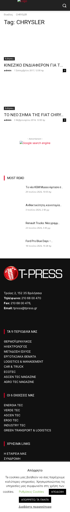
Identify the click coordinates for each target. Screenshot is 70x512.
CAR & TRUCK (14, 366)
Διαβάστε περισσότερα (35, 507)
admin (7, 70)
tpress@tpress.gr (25, 308)
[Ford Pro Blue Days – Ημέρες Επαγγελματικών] (13, 245)
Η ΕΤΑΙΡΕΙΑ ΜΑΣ (15, 453)
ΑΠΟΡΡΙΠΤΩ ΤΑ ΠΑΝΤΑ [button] (35, 499)
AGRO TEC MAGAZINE (19, 382)
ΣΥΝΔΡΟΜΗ (12, 458)
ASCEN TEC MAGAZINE (20, 377)
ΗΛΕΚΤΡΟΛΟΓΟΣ (15, 346)
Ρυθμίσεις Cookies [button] (31, 491)
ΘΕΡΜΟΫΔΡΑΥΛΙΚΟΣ (18, 341)
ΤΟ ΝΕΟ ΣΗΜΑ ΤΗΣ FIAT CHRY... (34, 115)
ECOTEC (10, 372)
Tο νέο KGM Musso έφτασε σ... (44, 187)
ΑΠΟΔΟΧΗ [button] (57, 491)
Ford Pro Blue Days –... (39, 241)
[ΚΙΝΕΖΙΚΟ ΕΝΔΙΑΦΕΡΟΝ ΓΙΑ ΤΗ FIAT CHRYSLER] (35, 45)
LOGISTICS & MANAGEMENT (23, 361)
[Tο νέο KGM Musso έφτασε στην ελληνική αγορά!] (13, 191)
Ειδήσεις (9, 58)
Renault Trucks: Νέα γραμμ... (43, 223)
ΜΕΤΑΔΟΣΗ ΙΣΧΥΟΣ (17, 351)
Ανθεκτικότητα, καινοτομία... (44, 205)
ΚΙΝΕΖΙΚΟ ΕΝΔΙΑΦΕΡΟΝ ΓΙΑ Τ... (33, 65)
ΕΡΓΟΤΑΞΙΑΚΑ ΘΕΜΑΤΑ (20, 356)
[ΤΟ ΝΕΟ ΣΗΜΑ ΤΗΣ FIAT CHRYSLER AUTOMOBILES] (35, 94)
